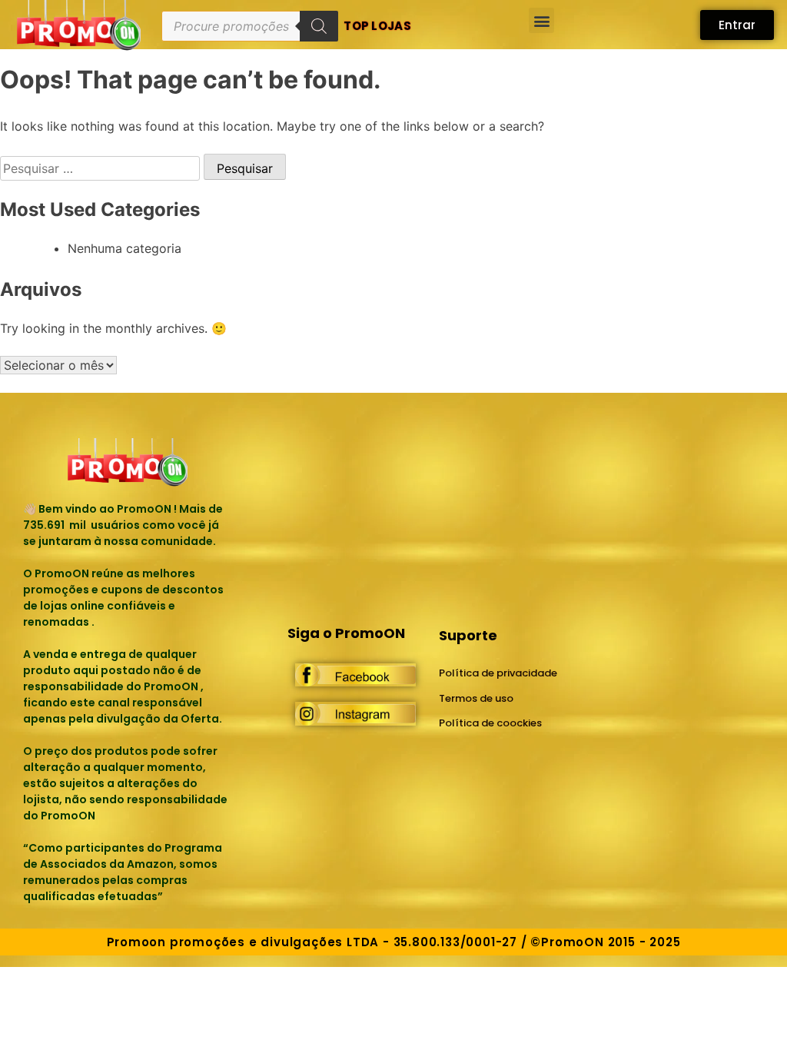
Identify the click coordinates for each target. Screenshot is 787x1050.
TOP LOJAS (377, 26)
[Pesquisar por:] (102, 168)
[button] (541, 20)
